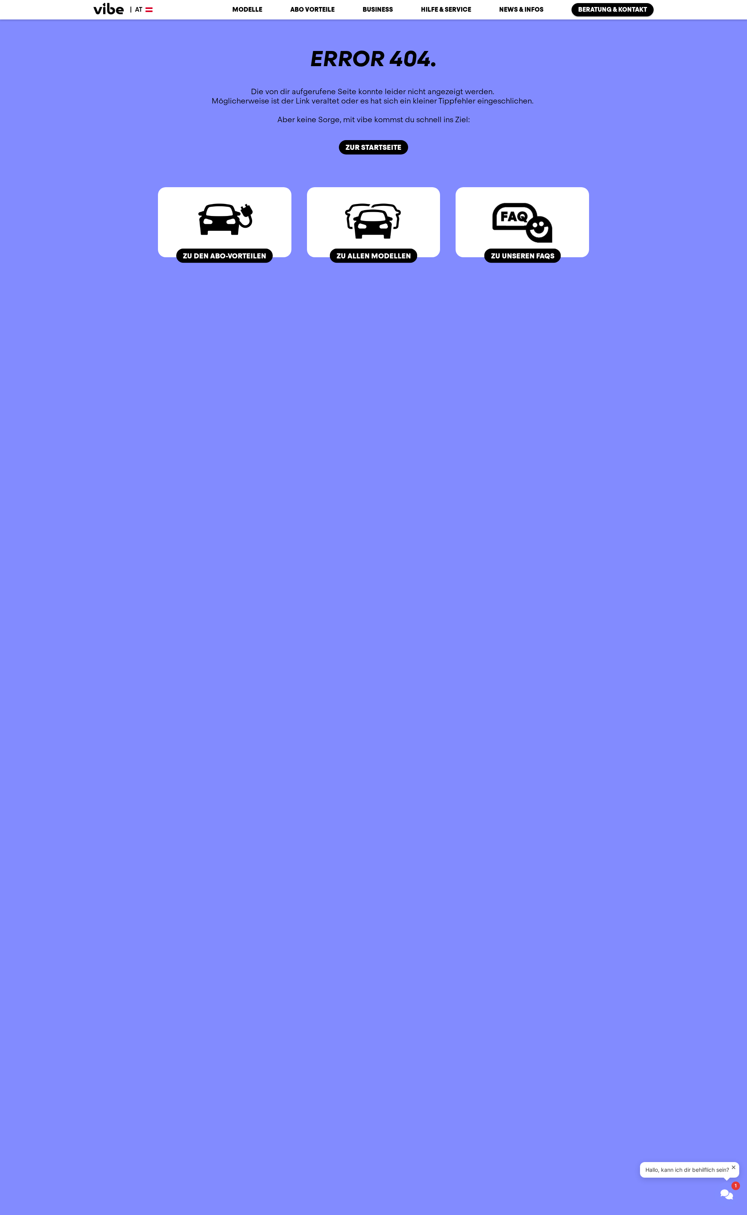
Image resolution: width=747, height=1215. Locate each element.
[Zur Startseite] (108, 10)
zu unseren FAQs (522, 255)
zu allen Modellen (373, 255)
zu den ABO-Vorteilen (224, 255)
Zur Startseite (373, 147)
